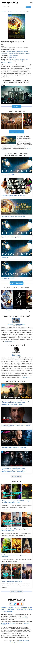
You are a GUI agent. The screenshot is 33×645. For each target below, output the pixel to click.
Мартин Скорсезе (13, 55)
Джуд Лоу (22, 53)
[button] (30, 121)
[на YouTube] (18, 604)
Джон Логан (12, 57)
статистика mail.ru (7, 611)
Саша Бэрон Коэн (13, 53)
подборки (11, 609)
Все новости (16, 476)
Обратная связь (24, 640)
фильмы (17, 607)
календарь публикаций (24, 609)
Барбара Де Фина (21, 61)
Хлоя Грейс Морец (22, 51)
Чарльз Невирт (24, 59)
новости (11, 607)
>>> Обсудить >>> (26, 377)
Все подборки (16, 591)
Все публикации (16, 283)
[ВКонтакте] (11, 604)
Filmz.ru (24, 617)
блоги (30, 607)
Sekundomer (16, 355)
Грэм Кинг (3, 62)
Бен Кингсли (4, 53)
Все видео (17, 106)
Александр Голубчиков (8, 623)
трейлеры (4, 607)
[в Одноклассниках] (21, 604)
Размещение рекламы (16, 642)
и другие (27, 53)
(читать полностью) (9, 341)
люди (2, 609)
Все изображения (16, 132)
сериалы (24, 607)
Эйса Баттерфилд (11, 51)
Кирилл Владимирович (16, 324)
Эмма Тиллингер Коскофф (8, 61)
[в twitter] (14, 604)
